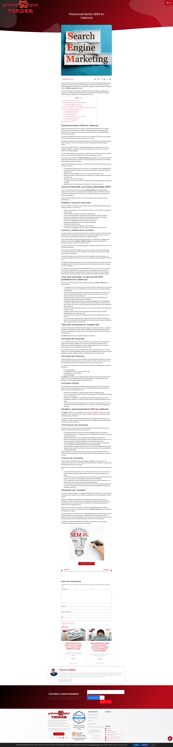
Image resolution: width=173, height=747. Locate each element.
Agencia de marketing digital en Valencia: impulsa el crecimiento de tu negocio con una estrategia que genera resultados (99, 647)
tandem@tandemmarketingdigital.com (115, 740)
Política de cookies (95, 745)
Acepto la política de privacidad (94, 695)
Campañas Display (69, 114)
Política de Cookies (96, 737)
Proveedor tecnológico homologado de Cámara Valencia (79, 727)
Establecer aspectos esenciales (72, 104)
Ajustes (153, 745)
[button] (95, 79)
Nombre (63, 606)
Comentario (64, 588)
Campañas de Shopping (70, 112)
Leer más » (73, 658)
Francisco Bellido (67, 670)
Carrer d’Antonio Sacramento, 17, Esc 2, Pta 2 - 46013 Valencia (115, 735)
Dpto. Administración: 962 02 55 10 (114, 736)
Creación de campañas (70, 119)
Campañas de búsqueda (70, 111)
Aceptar (136, 745)
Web (62, 617)
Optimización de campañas (71, 118)
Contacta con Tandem (68, 121)
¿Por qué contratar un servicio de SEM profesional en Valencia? (79, 107)
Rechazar (145, 745)
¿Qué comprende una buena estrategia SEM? (74, 102)
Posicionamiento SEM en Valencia (71, 100)
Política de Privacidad (96, 735)
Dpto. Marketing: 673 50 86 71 (113, 738)
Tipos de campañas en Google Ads (71, 109)
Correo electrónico (66, 611)
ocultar (80, 97)
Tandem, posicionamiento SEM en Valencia (73, 116)
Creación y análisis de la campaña (73, 106)
